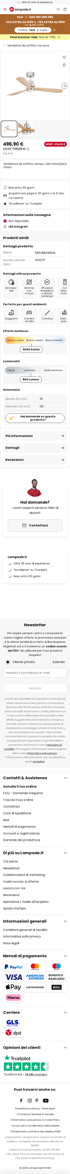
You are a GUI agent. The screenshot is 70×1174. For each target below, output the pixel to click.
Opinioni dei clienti (21, 1047)
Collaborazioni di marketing (24, 875)
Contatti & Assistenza (25, 778)
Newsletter (11, 868)
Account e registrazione (21, 833)
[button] (9, 129)
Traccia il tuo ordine (18, 800)
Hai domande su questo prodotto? (38, 418)
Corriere (11, 1012)
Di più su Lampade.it (23, 853)
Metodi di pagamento (19, 826)
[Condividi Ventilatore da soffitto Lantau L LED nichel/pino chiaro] (64, 65)
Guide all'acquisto (35, 902)
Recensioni (14, 460)
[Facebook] (23, 1100)
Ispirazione (11, 902)
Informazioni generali (24, 921)
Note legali (11, 943)
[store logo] (22, 9)
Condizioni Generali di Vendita (36, 1114)
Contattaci (11, 806)
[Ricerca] (58, 9)
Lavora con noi (14, 888)
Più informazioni (19, 436)
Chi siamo (10, 861)
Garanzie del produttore (21, 840)
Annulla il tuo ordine (20, 786)
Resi (6, 820)
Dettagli (12, 448)
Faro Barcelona (45, 252)
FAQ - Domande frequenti (23, 793)
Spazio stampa (14, 908)
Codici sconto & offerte (21, 881)
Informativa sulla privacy (42, 753)
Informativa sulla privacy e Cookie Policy (36, 1120)
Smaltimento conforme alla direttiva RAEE (36, 1131)
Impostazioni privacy (27, 1108)
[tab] (35, 809)
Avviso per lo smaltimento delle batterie (36, 1125)
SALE (32, 30)
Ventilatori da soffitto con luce (28, 45)
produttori (39, 761)
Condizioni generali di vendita (25, 930)
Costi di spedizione (17, 813)
